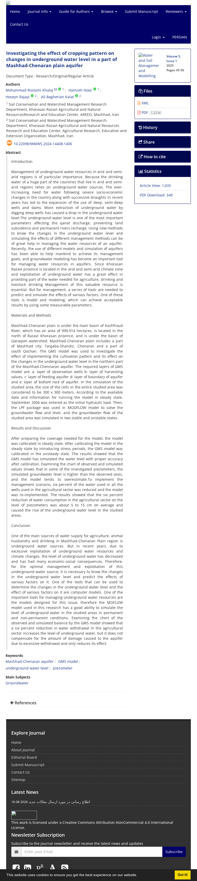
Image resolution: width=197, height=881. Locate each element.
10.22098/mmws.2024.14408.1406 (43, 143)
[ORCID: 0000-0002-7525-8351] (94, 89)
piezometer (63, 668)
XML (145, 103)
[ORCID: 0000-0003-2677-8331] (76, 96)
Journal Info (38, 11)
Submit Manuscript (141, 11)
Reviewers (175, 11)
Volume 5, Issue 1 (173, 58)
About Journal (23, 749)
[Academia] (53, 868)
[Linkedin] (28, 868)
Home (15, 11)
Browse (108, 11)
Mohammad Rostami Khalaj (29, 90)
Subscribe (174, 851)
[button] (139, 875)
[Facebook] (17, 868)
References (25, 703)
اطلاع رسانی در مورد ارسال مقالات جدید (59, 801)
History (149, 127)
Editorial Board (24, 757)
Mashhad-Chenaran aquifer (30, 661)
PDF (151, 112)
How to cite (154, 156)
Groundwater (17, 682)
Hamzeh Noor (80, 90)
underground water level (27, 668)
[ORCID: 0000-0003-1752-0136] (59, 89)
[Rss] (65, 868)
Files (147, 91)
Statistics (152, 171)
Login (157, 37)
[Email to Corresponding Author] (55, 89)
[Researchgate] (40, 868)
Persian (179, 37)
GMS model (68, 661)
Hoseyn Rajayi (17, 96)
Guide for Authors (75, 11)
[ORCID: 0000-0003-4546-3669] (32, 96)
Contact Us (19, 24)
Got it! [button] (183, 875)
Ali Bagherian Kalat (57, 96)
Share (148, 142)
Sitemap (18, 779)
